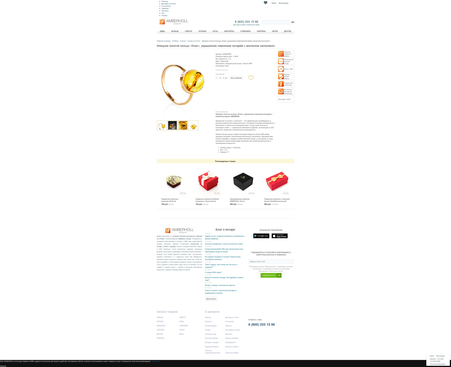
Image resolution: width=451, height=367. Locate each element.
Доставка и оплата (168, 3)
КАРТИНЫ (160, 329)
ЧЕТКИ (182, 329)
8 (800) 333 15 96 (246, 21)
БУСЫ (181, 321)
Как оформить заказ (232, 329)
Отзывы (164, 15)
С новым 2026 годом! (213, 272)
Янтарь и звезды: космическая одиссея (220, 285)
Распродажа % (230, 342)
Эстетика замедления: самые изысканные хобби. (224, 244)
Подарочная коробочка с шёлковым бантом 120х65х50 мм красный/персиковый (277, 201)
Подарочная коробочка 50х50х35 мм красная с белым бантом (207, 200)
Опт (162, 13)
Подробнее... (156, 361)
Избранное (160, 338)
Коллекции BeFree (211, 338)
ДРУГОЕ (160, 334)
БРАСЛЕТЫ (161, 325)
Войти (432, 356)
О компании (166, 6)
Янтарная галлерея (212, 342)
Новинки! (208, 317)
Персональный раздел (437, 364)
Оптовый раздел (211, 325)
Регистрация (440, 356)
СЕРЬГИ (182, 317)
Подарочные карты (211, 346)
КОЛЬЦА (160, 317)
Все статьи (211, 298)
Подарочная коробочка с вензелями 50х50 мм (170, 200)
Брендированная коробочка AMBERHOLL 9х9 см (239, 200)
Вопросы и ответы (231, 346)
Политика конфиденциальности (212, 351)
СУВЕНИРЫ (183, 325)
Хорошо (3, 366)
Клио (227, 66)
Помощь (164, 1)
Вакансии (228, 334)
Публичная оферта (232, 352)
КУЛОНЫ (160, 321)
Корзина (433, 359)
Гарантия (165, 8)
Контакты (165, 10)
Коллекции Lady (210, 334)
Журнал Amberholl (231, 338)
